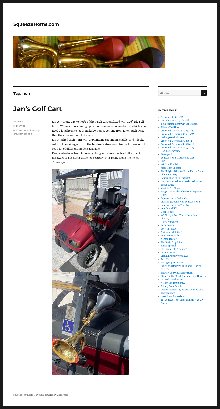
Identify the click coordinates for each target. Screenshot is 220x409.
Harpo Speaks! (168, 245)
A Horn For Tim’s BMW (173, 283)
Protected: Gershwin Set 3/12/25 (177, 147)
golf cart (17, 130)
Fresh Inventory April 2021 (174, 256)
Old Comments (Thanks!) (174, 249)
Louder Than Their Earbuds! (175, 178)
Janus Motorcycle (170, 235)
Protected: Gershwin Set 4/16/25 (177, 134)
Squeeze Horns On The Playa (175, 205)
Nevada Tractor (169, 239)
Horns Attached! (169, 222)
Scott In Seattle (168, 228)
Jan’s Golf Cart (37, 109)
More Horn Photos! (171, 168)
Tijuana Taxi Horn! (170, 127)
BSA (163, 161)
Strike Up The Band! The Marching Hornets (183, 276)
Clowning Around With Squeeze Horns (180, 201)
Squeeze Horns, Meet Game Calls (177, 157)
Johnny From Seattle (171, 286)
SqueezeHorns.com (36, 24)
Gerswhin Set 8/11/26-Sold (175, 120)
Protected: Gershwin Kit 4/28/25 (177, 130)
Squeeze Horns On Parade (174, 198)
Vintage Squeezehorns (172, 262)
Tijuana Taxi (167, 184)
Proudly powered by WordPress (52, 395)
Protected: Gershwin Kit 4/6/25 (177, 141)
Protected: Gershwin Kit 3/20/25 (177, 144)
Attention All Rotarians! (173, 296)
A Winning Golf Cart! (171, 232)
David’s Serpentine (170, 151)
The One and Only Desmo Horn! (177, 272)
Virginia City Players (171, 188)
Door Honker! (168, 212)
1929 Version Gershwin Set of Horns (180, 124)
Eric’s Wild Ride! (169, 164)
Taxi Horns (166, 259)
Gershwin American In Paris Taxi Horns (181, 181)
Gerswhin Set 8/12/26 (172, 117)
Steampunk (167, 154)
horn (25, 130)
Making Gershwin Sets (172, 137)
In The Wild (19, 126)
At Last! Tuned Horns (172, 279)
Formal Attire (168, 252)
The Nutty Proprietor (171, 242)
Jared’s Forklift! (169, 208)
